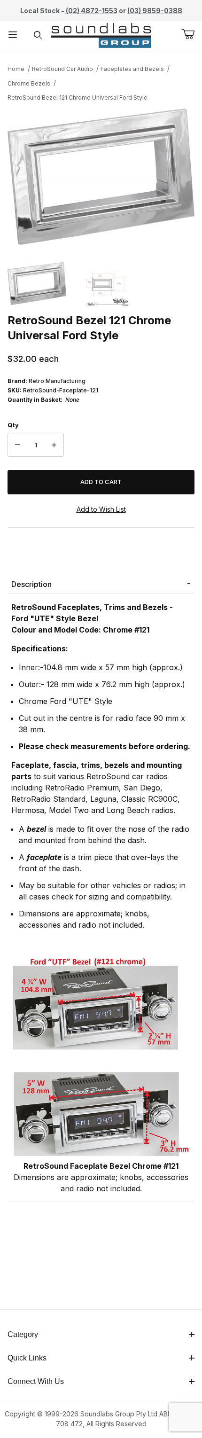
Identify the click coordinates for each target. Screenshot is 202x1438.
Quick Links (27, 1358)
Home (16, 68)
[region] (101, 283)
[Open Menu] (12, 35)
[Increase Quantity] (54, 445)
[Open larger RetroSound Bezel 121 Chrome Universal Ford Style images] (101, 177)
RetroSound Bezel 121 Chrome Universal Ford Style (78, 97)
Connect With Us (36, 1381)
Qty (13, 425)
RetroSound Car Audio (62, 68)
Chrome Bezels (29, 83)
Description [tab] (31, 584)
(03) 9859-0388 (154, 11)
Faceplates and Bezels (132, 68)
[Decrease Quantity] (17, 445)
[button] (37, 283)
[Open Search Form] (38, 35)
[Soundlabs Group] (101, 34)
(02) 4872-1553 (91, 11)
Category (23, 1334)
